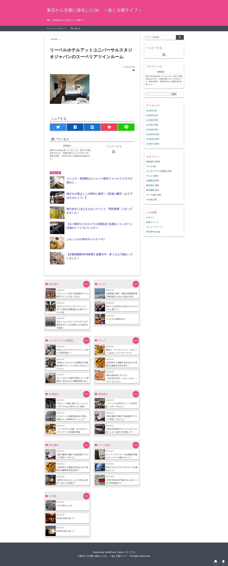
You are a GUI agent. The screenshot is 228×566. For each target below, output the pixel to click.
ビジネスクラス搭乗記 (156, 171)
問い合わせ (75, 28)
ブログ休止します (64, 505)
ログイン (150, 217)
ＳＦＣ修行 (151, 195)
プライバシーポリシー (56, 28)
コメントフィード (154, 227)
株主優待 (150, 190)
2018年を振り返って (65, 531)
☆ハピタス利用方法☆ (115, 319)
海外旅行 (150, 161)
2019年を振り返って (65, 518)
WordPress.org (153, 231)
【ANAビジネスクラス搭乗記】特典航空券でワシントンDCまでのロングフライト (72, 365)
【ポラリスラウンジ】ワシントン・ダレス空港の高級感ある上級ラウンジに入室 (72, 309)
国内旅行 (150, 185)
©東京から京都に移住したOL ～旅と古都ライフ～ (103, 556)
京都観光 (150, 180)
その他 (149, 199)
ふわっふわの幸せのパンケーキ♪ (85, 239)
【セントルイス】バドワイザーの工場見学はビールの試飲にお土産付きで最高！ (72, 325)
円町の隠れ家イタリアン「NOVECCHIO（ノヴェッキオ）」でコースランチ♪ (122, 378)
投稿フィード (152, 222)
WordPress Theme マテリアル (120, 552)
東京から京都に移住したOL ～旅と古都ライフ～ (94, 10)
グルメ (149, 176)
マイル (149, 166)
